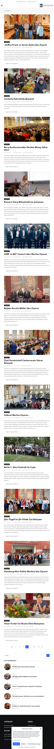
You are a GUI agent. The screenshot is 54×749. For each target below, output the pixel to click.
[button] (40, 728)
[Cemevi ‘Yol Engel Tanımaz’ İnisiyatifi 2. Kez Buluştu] (7, 686)
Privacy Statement (27, 747)
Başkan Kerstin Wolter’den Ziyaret (21, 308)
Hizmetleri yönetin (16, 740)
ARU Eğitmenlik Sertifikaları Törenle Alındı (24, 676)
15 (38, 647)
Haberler (14, 674)
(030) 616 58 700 (32, 1)
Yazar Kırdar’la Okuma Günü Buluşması (24, 624)
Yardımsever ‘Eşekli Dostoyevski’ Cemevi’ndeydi (26, 706)
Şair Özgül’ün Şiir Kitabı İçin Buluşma (23, 519)
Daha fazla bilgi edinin (11, 63)
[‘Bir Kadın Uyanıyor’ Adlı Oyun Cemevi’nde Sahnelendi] (7, 696)
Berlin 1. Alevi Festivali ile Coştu (20, 467)
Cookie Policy (21, 747)
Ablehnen (23, 744)
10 (34, 647)
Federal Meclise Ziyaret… (17, 415)
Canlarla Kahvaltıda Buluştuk (19, 99)
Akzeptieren (16, 744)
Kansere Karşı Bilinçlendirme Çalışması (24, 202)
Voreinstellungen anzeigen (34, 744)
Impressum (33, 747)
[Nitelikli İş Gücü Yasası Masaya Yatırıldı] (7, 666)
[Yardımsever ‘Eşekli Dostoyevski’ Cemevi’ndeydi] (7, 706)
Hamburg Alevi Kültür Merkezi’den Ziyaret (26, 572)
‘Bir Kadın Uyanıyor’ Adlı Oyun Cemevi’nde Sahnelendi (28, 696)
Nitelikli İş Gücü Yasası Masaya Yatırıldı (23, 666)
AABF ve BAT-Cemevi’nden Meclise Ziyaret (25, 254)
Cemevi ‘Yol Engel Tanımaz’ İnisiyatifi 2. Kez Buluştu (27, 686)
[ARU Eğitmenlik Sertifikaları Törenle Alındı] (7, 676)
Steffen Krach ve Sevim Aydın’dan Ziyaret (25, 45)
